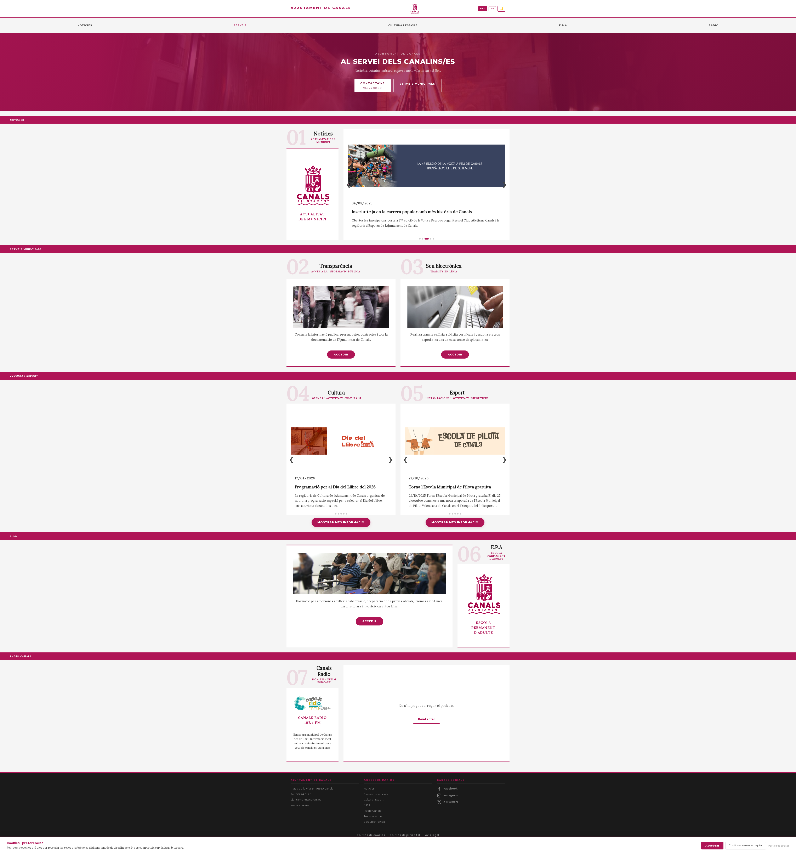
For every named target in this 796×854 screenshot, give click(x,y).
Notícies (369, 788)
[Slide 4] (429, 239)
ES (492, 8)
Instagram (450, 795)
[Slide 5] (433, 239)
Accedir (341, 354)
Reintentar (426, 719)
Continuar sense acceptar (746, 845)
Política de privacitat (405, 835)
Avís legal (432, 835)
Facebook (450, 788)
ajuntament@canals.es (306, 799)
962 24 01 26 (303, 794)
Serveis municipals (417, 83)
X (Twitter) (450, 801)
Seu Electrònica (374, 821)
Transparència (373, 816)
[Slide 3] (425, 239)
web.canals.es (300, 805)
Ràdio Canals (372, 810)
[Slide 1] (420, 239)
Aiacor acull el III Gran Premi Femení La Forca (453, 486)
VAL (482, 8)
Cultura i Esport (373, 799)
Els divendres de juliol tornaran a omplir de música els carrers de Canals (422, 211)
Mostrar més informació (340, 522)
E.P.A (367, 805)
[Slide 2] (422, 239)
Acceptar (712, 845)
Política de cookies (371, 835)
